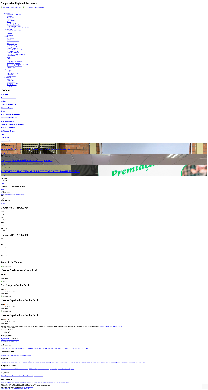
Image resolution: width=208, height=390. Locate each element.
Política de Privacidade (105, 326)
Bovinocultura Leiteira (13, 41)
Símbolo (9, 32)
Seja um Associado (12, 23)
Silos (8, 57)
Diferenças (10, 35)
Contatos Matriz (10, 382)
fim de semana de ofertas (14, 194)
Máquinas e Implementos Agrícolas (16, 54)
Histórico (9, 16)
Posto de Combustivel (12, 48)
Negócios (6, 36)
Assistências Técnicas (12, 83)
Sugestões (9, 86)
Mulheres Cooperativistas (13, 63)
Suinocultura (10, 38)
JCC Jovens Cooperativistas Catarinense (17, 64)
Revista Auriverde (11, 76)
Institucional (7, 13)
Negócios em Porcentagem (14, 26)
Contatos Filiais (11, 82)
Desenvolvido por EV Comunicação (20, 388)
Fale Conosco (7, 77)
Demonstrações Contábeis (13, 25)
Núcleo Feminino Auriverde (14, 61)
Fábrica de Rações (12, 44)
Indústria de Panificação (13, 51)
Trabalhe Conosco (11, 85)
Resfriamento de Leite (12, 55)
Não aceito (8, 335)
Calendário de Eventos (13, 73)
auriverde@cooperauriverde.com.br (10, 340)
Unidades (9, 19)
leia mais (3, 153)
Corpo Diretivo (11, 20)
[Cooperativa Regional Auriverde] (23, 7)
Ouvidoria (9, 79)
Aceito (2, 335)
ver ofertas (3, 203)
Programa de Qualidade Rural (14, 66)
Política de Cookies (117, 326)
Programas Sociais (8, 60)
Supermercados (11, 45)
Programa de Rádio (12, 71)
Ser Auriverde (10, 17)
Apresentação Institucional (14, 14)
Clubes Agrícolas (11, 67)
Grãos (8, 42)
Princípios (9, 33)
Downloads (10, 74)
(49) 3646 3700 (5, 338)
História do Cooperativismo (14, 30)
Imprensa (6, 69)
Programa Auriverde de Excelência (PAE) (18, 27)
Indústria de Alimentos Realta (14, 49)
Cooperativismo (8, 29)
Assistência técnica (28, 382)
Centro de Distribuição (13, 52)
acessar (2, 183)
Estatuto (9, 22)
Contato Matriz (11, 80)
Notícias (9, 70)
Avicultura (10, 39)
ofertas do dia (4, 194)
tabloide (23, 194)
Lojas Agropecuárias (12, 47)
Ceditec (9, 58)
